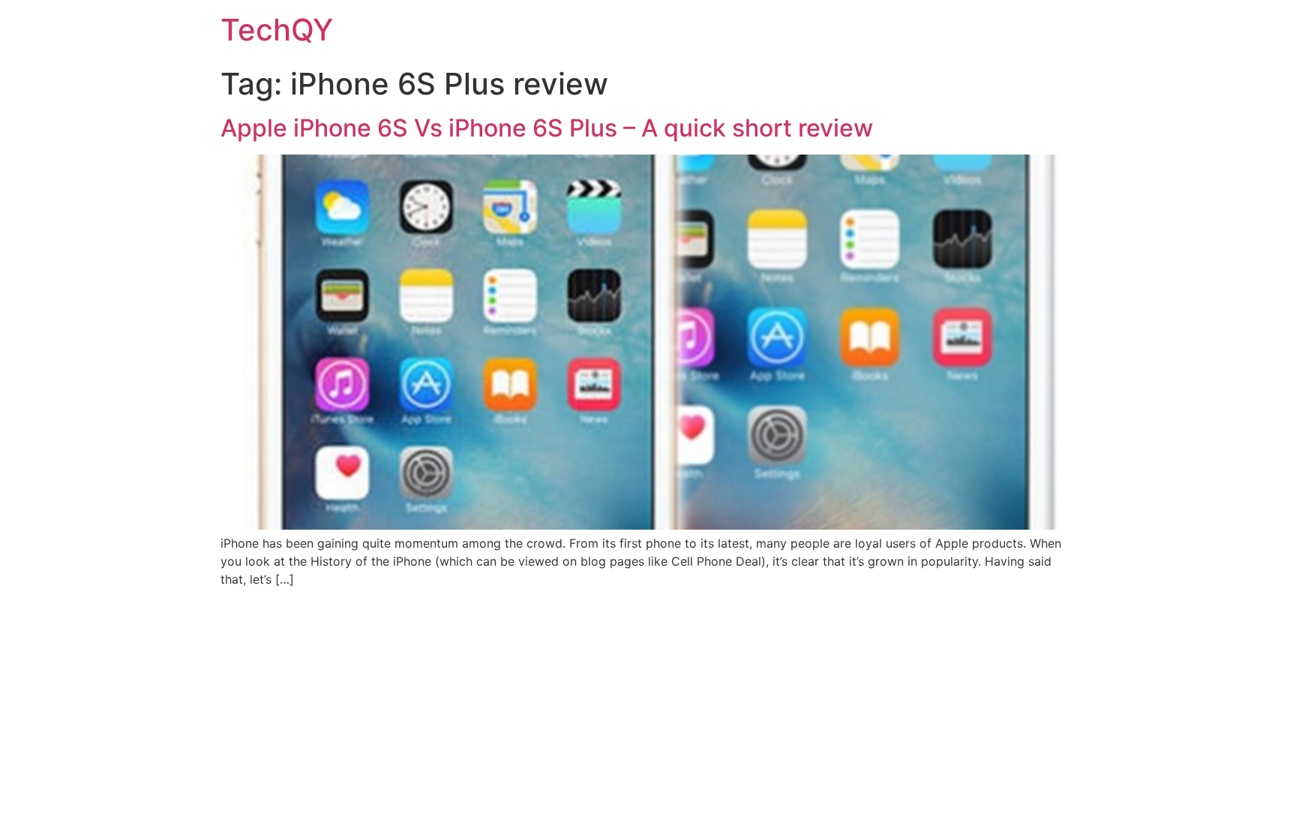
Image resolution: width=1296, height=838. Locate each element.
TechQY (276, 29)
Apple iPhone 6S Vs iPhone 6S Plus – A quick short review (546, 128)
